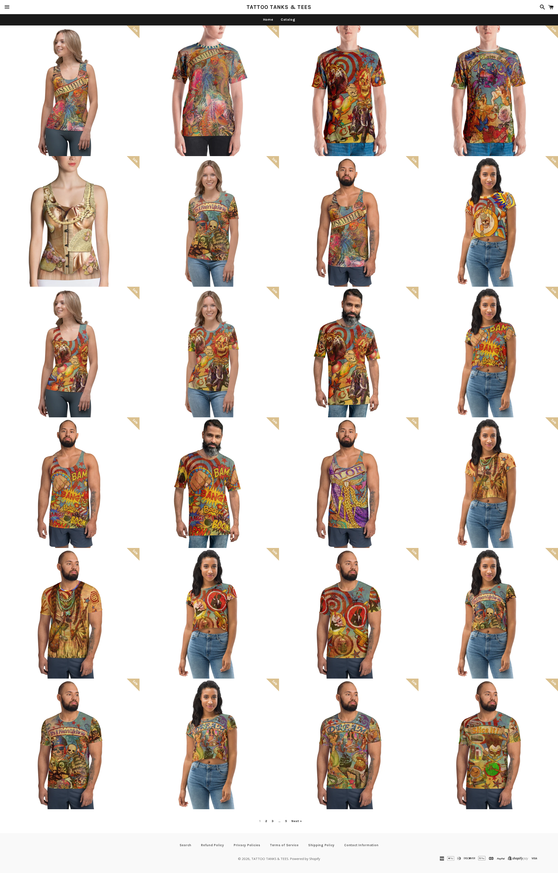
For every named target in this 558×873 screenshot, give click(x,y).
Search (186, 845)
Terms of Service (284, 845)
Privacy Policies (247, 845)
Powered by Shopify (305, 858)
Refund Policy (212, 845)
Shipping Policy (321, 845)
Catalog (288, 19)
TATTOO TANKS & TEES (279, 7)
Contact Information (361, 845)
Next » (296, 821)
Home (268, 19)
